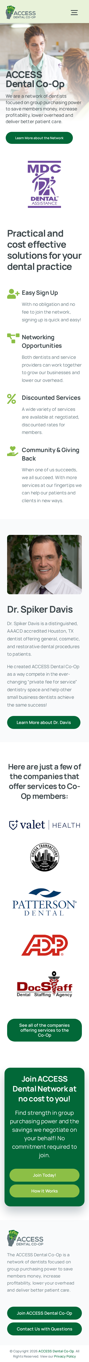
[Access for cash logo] (21, 8)
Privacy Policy (65, 1356)
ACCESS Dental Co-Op (56, 1351)
